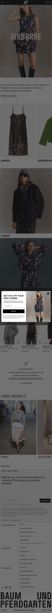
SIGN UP (13, 311)
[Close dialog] (48, 293)
